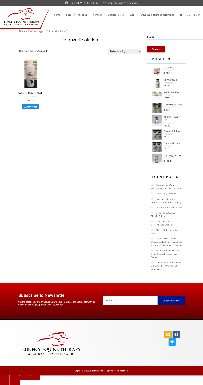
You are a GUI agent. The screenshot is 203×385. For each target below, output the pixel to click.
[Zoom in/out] (5, 377)
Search (150, 37)
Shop (68, 14)
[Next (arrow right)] (15, 382)
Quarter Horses (116, 14)
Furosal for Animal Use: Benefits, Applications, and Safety (165, 253)
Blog (132, 14)
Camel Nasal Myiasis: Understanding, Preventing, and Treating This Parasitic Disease (166, 242)
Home (57, 14)
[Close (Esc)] (35, 377)
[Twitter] (172, 342)
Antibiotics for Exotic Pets (169, 207)
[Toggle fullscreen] (15, 377)
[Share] (25, 377)
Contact (97, 14)
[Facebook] (176, 334)
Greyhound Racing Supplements (157, 14)
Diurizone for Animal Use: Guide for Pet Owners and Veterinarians (166, 265)
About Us (82, 14)
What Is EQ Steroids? (166, 193)
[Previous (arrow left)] (5, 382)
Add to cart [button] (30, 106)
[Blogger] (168, 334)
